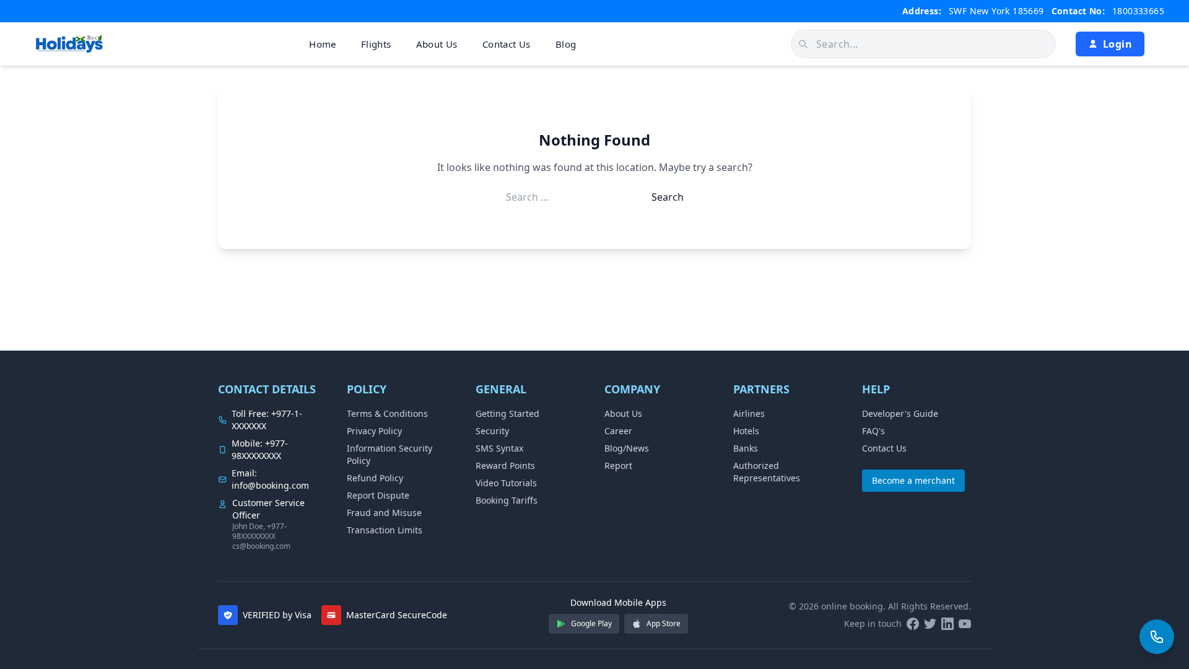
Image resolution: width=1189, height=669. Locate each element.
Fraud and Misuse (384, 512)
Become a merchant (913, 480)
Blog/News (626, 448)
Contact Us (506, 44)
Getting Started (507, 413)
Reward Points (505, 465)
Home (322, 44)
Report (618, 465)
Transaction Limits (384, 530)
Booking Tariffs (507, 500)
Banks (745, 448)
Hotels (746, 431)
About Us (437, 44)
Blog (566, 44)
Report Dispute (378, 495)
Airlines (749, 413)
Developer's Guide (900, 413)
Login (1117, 44)
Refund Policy (375, 478)
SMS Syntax (499, 448)
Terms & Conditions (387, 413)
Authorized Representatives (766, 472)
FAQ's (873, 431)
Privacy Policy (374, 431)
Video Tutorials (506, 483)
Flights (376, 44)
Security (492, 431)
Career (618, 431)
